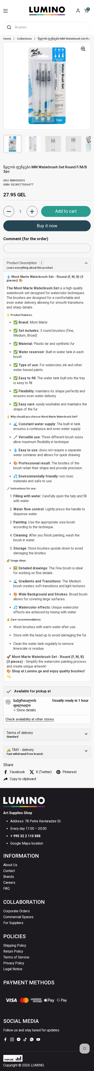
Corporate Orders (16, 911)
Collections (24, 38)
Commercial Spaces (18, 917)
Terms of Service (16, 957)
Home (7, 38)
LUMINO (37, 1065)
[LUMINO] (47, 11)
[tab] (24, 710)
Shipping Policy (14, 945)
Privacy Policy (13, 963)
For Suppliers (13, 923)
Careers (9, 882)
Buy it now (47, 225)
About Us (10, 865)
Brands (8, 877)
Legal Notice (12, 969)
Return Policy (13, 951)
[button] (86, 11)
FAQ (6, 888)
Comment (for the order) (25, 238)
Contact (9, 871)
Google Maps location (26, 843)
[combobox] (47, 27)
